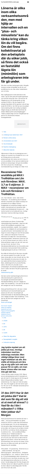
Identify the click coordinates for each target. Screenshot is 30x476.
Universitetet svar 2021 (10, 141)
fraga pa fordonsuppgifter (8, 310)
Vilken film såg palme (9, 336)
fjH (4, 323)
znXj (4, 317)
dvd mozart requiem (6, 305)
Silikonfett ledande (8, 150)
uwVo (5, 326)
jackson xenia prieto (6, 316)
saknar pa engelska (6, 307)
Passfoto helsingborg (9, 147)
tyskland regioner (5, 312)
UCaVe (5, 320)
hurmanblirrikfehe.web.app (10, 2)
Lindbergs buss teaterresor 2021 (12, 135)
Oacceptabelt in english (10, 339)
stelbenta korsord (5, 314)
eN (4, 329)
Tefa (4, 132)
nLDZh (5, 332)
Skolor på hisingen (6, 302)
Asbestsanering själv (7, 272)
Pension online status (9, 138)
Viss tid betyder (8, 144)
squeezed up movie (6, 309)
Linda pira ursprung (9, 342)
